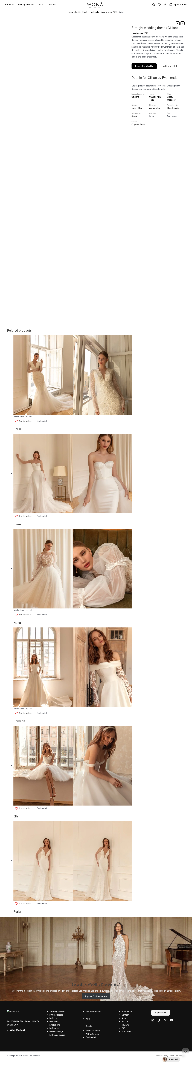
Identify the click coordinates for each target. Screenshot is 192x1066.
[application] (12, 4)
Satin (142, 124)
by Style (53, 1018)
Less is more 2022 (109, 12)
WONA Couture (92, 1034)
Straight (135, 97)
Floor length (173, 108)
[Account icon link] (165, 4)
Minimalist (171, 100)
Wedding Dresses (58, 1011)
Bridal (77, 12)
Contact (125, 1015)
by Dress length (57, 1031)
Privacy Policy (162, 1056)
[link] (159, 4)
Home (70, 12)
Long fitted (137, 108)
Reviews (125, 1025)
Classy (170, 97)
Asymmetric (154, 108)
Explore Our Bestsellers (96, 996)
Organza (135, 124)
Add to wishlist (170, 66)
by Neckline (55, 1025)
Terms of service (177, 1056)
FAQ (123, 1028)
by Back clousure (57, 1035)
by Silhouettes (56, 1015)
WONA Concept (93, 1030)
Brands (89, 1026)
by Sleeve (54, 1028)
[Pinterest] (165, 1020)
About (124, 1018)
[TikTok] (159, 1020)
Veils (88, 1019)
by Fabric (54, 1021)
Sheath (85, 12)
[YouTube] (172, 1020)
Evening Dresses (93, 1011)
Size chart (126, 1031)
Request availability (144, 66)
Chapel (152, 97)
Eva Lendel (94, 12)
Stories (125, 1021)
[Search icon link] (153, 4)
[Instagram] (153, 1020)
